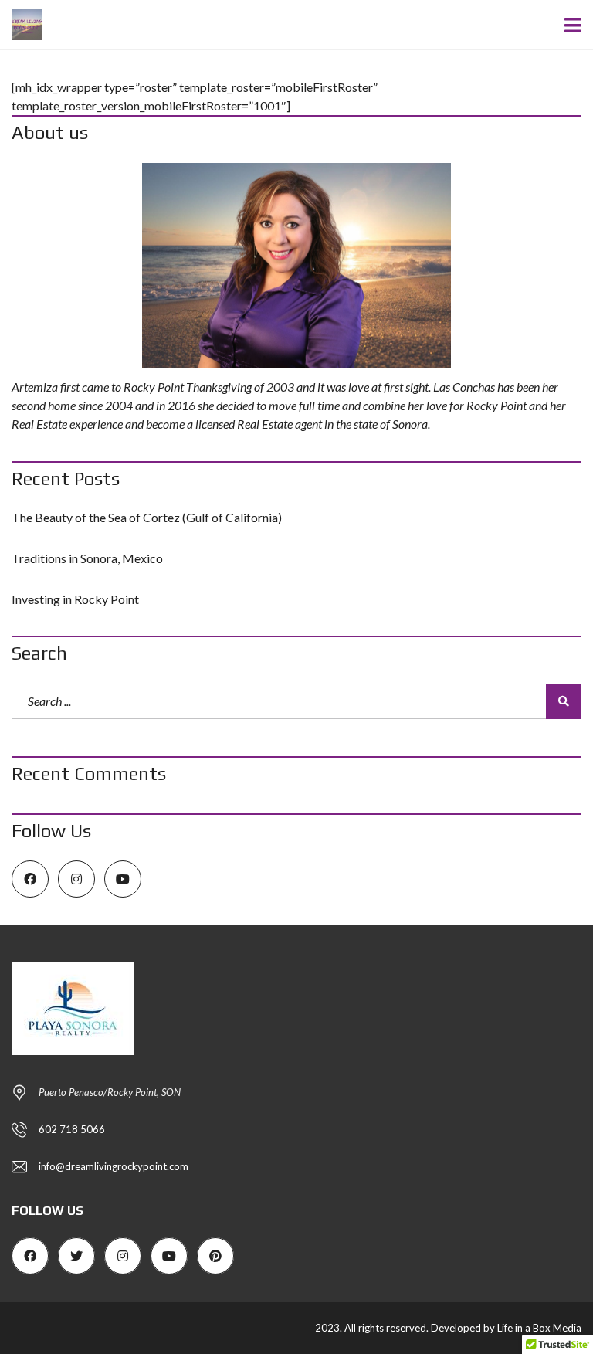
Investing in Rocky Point (75, 599)
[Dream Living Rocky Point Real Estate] (21, 25)
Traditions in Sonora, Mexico (87, 558)
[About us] (296, 266)
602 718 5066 (72, 1129)
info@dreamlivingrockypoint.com (113, 1166)
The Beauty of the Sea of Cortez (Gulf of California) (147, 517)
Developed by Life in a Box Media (506, 1328)
